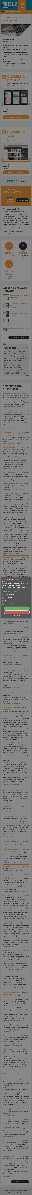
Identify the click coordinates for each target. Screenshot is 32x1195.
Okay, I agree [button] (16, 608)
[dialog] (16, 597)
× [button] (28, 578)
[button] (16, 591)
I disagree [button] (16, 612)
